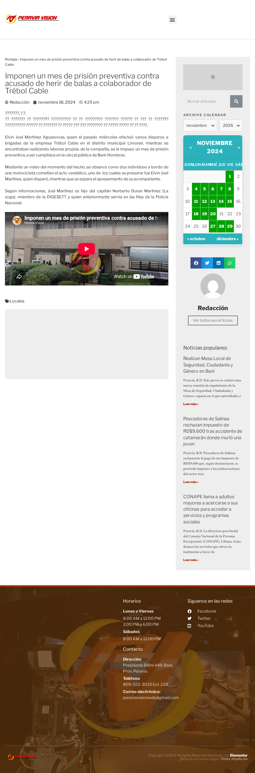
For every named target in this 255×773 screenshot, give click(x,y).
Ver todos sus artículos (213, 320)
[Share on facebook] (196, 263)
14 (221, 201)
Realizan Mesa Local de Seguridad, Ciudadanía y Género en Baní (208, 364)
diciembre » (228, 238)
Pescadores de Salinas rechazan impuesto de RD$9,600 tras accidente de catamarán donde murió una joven (212, 431)
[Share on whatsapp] (229, 263)
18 (196, 213)
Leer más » (190, 404)
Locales (17, 301)
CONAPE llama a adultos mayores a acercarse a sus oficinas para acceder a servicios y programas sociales (210, 509)
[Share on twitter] (207, 263)
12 (204, 201)
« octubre (196, 238)
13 (212, 201)
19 (204, 213)
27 (212, 226)
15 (229, 201)
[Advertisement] (86, 344)
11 (196, 201)
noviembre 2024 (215, 147)
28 (221, 226)
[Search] (236, 101)
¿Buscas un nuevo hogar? (213, 759)
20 (213, 213)
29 (230, 226)
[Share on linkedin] (218, 263)
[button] (172, 19)
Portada (11, 59)
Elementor (239, 755)
